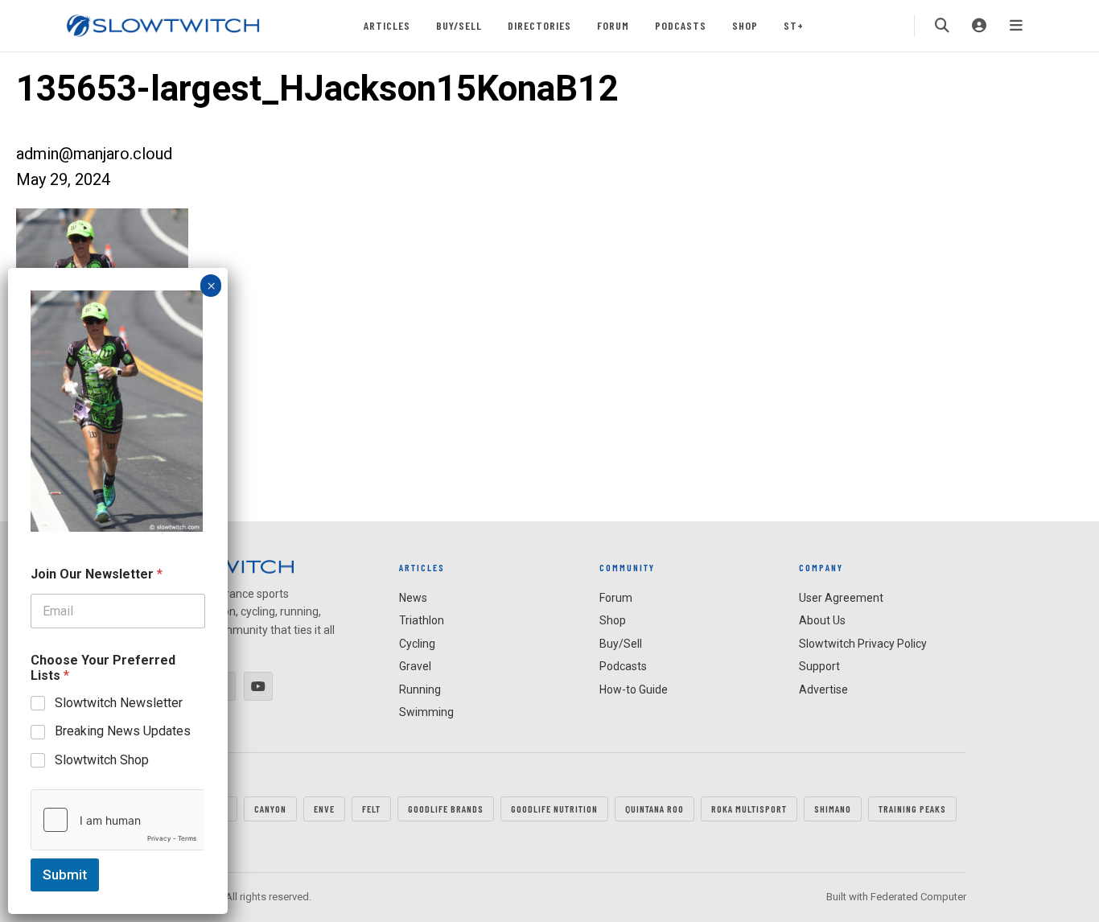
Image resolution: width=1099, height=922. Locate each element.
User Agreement (841, 597)
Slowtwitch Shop (102, 760)
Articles (387, 25)
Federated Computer (918, 897)
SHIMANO (832, 808)
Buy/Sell (459, 25)
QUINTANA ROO (654, 808)
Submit (65, 874)
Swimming (426, 712)
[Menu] (1016, 26)
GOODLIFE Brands (446, 808)
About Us (822, 620)
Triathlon (421, 620)
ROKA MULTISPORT (749, 808)
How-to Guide (633, 689)
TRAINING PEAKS (912, 808)
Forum (613, 25)
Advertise (823, 689)
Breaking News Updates (123, 731)
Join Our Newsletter (97, 574)
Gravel (415, 666)
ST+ (794, 25)
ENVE (324, 808)
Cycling (417, 643)
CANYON (270, 808)
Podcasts (680, 25)
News (413, 597)
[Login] (979, 26)
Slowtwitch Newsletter (119, 702)
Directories (539, 25)
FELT (371, 808)
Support (819, 666)
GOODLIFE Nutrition (554, 808)
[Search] (942, 26)
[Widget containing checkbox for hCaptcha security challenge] (118, 819)
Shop (745, 25)
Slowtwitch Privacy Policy (863, 643)
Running (420, 689)
